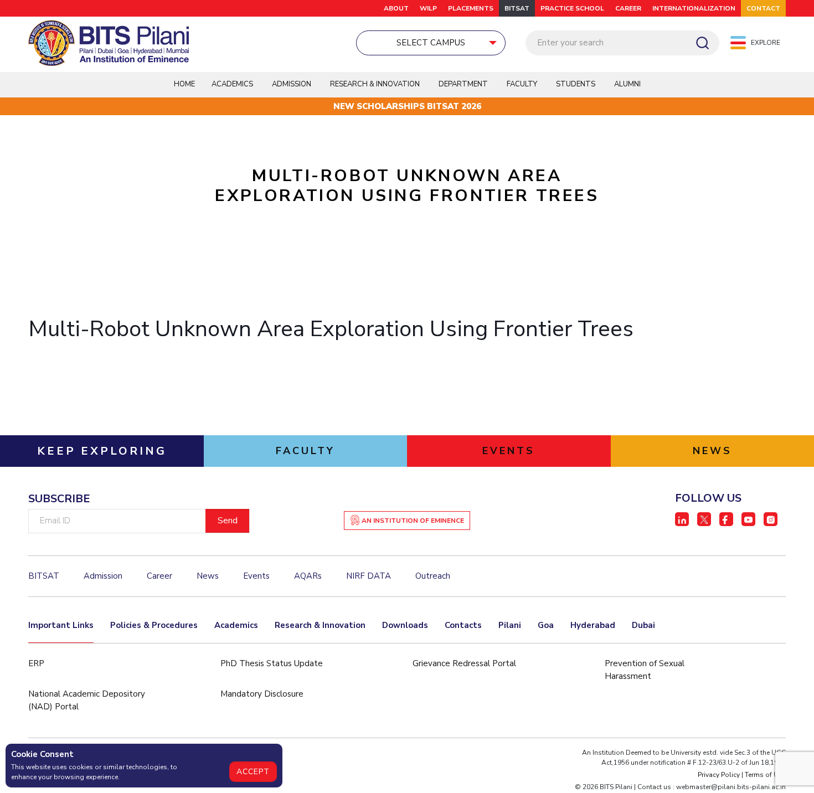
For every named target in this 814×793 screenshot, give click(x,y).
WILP (428, 8)
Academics (236, 625)
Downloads (405, 625)
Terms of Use (765, 774)
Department (463, 84)
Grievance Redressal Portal (464, 663)
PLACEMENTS (470, 8)
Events (256, 575)
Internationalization (693, 8)
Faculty (522, 84)
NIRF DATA (368, 575)
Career (628, 8)
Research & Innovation (320, 625)
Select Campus (430, 42)
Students (575, 84)
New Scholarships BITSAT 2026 (407, 106)
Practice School (572, 8)
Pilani (509, 625)
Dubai (643, 625)
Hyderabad (592, 625)
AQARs (308, 575)
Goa (546, 625)
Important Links (61, 625)
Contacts (463, 625)
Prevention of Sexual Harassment (644, 670)
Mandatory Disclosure (261, 693)
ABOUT (396, 8)
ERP (36, 663)
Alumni (627, 84)
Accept (253, 771)
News (208, 575)
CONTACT (763, 8)
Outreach (432, 575)
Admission (291, 84)
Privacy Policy (719, 774)
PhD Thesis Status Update (271, 663)
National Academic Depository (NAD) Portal (86, 700)
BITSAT (516, 8)
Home (184, 84)
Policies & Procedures (154, 625)
